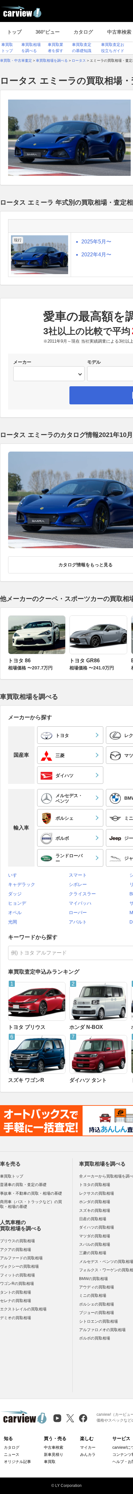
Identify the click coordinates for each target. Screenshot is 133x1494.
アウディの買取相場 (96, 1287)
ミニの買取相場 (92, 1295)
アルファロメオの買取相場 (102, 1330)
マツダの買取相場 (94, 1236)
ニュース (11, 1454)
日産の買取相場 (92, 1219)
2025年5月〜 (96, 241)
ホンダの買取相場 (94, 1202)
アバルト (78, 921)
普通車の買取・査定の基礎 (23, 1184)
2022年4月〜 (96, 254)
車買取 (50, 1461)
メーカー (22, 362)
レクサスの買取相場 (96, 1193)
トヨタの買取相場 (94, 1184)
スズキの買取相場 (94, 1210)
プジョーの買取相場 (96, 1312)
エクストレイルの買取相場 (23, 1309)
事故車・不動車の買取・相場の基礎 (31, 1193)
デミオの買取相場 (15, 1318)
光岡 (12, 921)
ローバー (78, 912)
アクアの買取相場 (15, 1249)
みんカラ (88, 1454)
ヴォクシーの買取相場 (19, 1266)
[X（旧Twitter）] (70, 1418)
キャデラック (21, 884)
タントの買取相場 (15, 1292)
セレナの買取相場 (15, 1300)
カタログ (83, 32)
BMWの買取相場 (93, 1278)
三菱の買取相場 (92, 1253)
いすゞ (15, 875)
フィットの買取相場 (17, 1275)
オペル (15, 912)
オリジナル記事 (17, 1461)
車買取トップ (11, 1176)
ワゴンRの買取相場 (17, 1283)
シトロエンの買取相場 (98, 1321)
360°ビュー (48, 32)
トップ (14, 32)
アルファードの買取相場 (21, 1258)
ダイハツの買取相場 (96, 1227)
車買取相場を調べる (102, 1164)
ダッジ (15, 893)
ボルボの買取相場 (94, 1338)
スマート (78, 875)
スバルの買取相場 (94, 1244)
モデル (94, 362)
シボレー (78, 884)
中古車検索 (53, 1447)
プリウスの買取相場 (17, 1241)
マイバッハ (80, 903)
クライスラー (82, 893)
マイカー (88, 1447)
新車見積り (53, 1454)
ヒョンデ (17, 903)
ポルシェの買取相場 (96, 1304)
